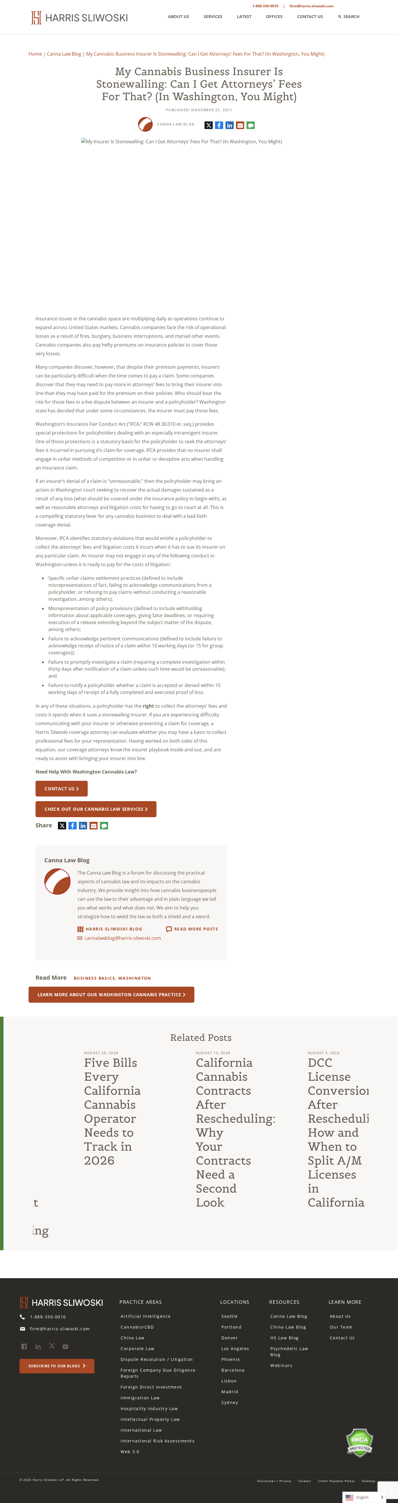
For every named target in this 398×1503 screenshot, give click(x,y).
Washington (134, 978)
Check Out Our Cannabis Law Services (94, 809)
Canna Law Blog (64, 54)
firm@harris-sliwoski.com (312, 5)
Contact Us (60, 789)
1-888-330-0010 (265, 5)
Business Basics (94, 978)
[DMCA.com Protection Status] (360, 1442)
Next (380, 1149)
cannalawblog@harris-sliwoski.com (122, 938)
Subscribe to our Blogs (55, 1366)
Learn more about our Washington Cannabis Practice (109, 994)
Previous (21, 1149)
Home (35, 54)
